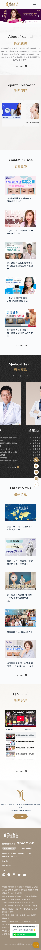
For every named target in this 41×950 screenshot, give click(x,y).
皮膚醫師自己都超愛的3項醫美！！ (25, 741)
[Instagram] (14, 874)
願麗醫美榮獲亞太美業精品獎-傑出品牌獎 (25, 735)
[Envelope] (24, 874)
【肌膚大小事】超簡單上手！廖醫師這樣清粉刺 (25, 760)
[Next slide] (27, 375)
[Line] (3, 874)
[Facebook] (8, 874)
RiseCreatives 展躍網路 (16, 944)
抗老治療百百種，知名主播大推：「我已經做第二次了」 (25, 754)
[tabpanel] (20, 718)
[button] (34, 4)
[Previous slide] (14, 375)
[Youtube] (19, 874)
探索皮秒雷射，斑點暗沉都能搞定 (25, 748)
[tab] (20, 735)
